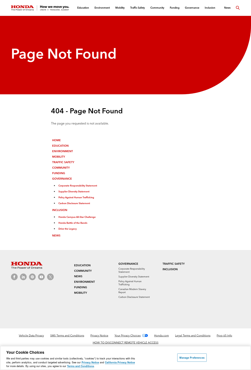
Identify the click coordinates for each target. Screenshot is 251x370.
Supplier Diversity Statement (73, 191)
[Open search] (237, 7)
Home (56, 140)
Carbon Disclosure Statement (74, 203)
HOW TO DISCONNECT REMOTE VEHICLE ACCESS (125, 342)
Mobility (58, 156)
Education (60, 145)
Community (61, 167)
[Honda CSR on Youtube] (41, 277)
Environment (62, 151)
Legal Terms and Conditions (192, 335)
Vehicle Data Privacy (31, 335)
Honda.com (161, 335)
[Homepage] (40, 8)
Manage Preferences (191, 357)
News (56, 235)
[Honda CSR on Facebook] (14, 277)
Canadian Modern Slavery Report (132, 291)
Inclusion (59, 210)
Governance (62, 178)
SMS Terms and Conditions (67, 335)
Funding (58, 173)
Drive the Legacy (67, 228)
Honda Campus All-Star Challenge (77, 216)
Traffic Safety (63, 162)
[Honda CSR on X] (50, 277)
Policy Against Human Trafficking (76, 197)
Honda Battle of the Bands (72, 222)
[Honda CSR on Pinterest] (32, 277)
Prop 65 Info (224, 335)
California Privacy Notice (120, 362)
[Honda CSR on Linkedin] (23, 277)
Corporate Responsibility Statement (77, 185)
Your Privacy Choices (128, 335)
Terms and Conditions (80, 366)
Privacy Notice (99, 335)
